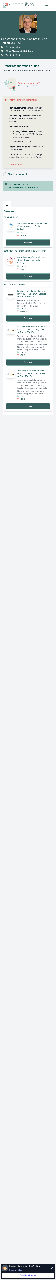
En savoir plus (16, 164)
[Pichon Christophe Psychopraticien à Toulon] (28, 24)
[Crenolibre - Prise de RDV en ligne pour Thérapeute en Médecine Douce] (18, 5)
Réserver (28, 242)
